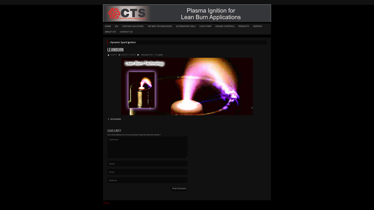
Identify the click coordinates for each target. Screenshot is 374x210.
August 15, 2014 (128, 54)
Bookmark (115, 119)
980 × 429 (154, 54)
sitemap (106, 203)
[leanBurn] (187, 86)
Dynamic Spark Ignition (122, 42)
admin (113, 54)
